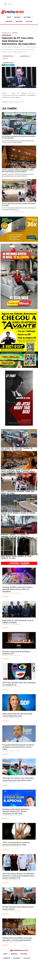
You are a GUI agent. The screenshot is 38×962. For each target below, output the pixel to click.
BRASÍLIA (18, 17)
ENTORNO (27, 17)
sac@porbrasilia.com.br (16, 102)
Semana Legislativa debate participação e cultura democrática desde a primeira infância (17, 170)
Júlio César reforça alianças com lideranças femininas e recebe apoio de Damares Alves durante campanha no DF (18, 876)
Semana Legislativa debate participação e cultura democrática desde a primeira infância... (17, 175)
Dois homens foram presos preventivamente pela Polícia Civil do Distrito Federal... (18, 141)
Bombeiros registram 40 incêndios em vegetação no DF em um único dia (15, 535)
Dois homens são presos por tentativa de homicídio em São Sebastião (16, 449)
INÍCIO (9, 17)
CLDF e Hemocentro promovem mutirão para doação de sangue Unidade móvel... (19, 208)
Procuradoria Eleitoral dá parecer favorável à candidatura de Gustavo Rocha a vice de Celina (18, 747)
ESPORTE (9, 21)
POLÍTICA (29, 21)
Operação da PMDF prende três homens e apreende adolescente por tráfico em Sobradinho (17, 589)
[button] (3, 65)
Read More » (5, 596)
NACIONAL (19, 21)
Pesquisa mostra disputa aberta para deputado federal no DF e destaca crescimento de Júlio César (15, 811)
